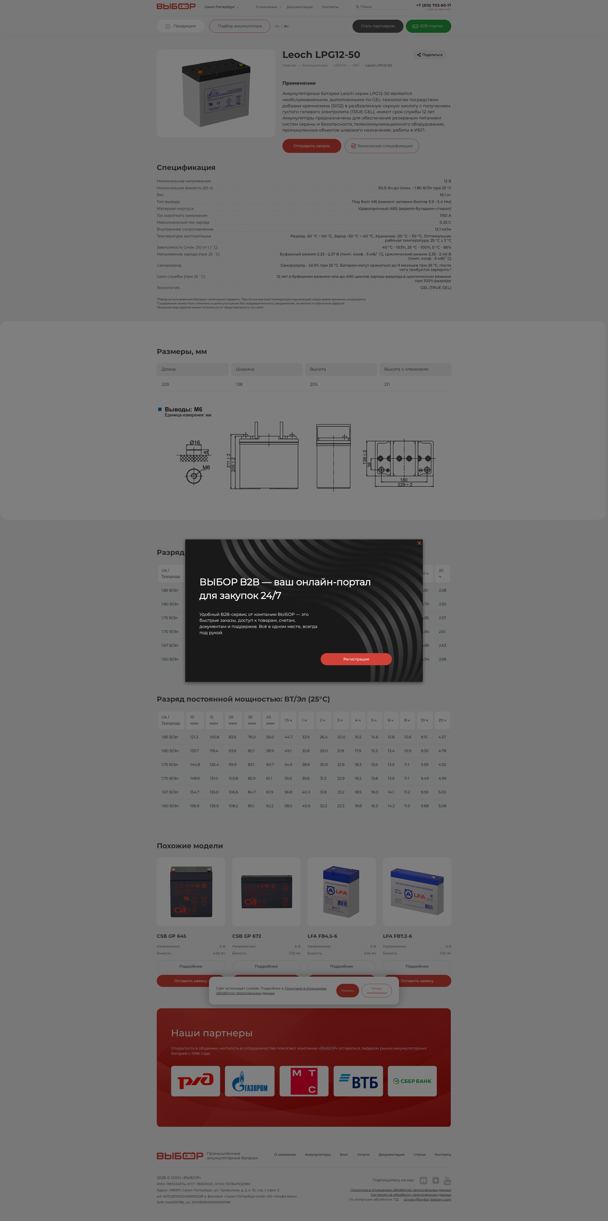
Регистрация (356, 659)
